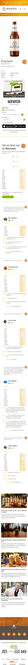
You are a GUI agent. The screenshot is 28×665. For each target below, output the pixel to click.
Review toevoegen (8, 197)
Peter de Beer (12, 320)
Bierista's (9, 153)
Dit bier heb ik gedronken (9, 110)
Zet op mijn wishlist (8, 122)
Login (10, 192)
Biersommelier (15, 659)
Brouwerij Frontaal (14, 73)
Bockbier (12, 75)
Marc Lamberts (12, 218)
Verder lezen (4, 519)
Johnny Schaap (12, 446)
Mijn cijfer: (4, 112)
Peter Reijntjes (12, 381)
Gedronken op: (5, 117)
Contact (8, 659)
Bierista (2, 14)
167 (10, 63)
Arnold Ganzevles (13, 267)
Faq (3, 659)
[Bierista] (8, 9)
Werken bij (23, 659)
